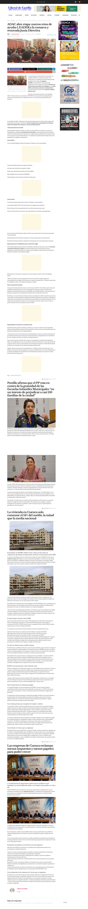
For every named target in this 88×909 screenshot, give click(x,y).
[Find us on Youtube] (79, 2)
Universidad (65, 15)
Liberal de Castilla (15, 34)
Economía (57, 15)
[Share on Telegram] (53, 69)
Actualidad (33, 15)
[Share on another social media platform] (54, 72)
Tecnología (74, 15)
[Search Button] (79, 15)
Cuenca (10, 15)
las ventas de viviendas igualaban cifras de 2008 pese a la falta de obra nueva (26, 732)
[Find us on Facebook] (75, 2)
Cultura (49, 15)
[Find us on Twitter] (77, 2)
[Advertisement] (31, 110)
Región (26, 15)
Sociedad (42, 15)
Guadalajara (18, 15)
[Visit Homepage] (19, 8)
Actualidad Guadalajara (15, 375)
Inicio (8, 20)
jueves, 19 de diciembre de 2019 (27, 34)
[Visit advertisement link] (57, 9)
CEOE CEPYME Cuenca (13, 790)
